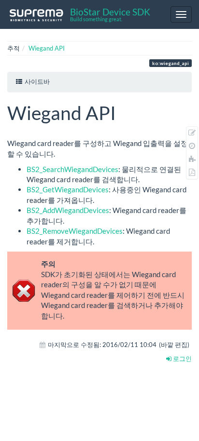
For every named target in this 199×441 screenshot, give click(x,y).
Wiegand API (46, 48)
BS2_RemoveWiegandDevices (75, 231)
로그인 (181, 358)
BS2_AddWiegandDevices (68, 210)
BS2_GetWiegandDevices (68, 189)
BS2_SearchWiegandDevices (72, 169)
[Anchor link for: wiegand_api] (125, 111)
